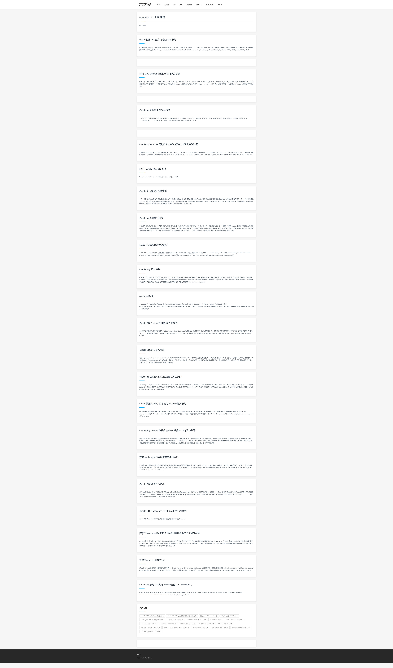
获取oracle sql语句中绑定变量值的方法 (158, 457)
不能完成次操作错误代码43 (175, 620)
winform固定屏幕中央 (200, 627)
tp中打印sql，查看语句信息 (153, 169)
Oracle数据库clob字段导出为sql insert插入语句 (162, 403)
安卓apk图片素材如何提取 (220, 627)
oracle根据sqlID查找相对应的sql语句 (157, 39)
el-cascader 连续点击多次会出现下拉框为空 (182, 616)
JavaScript (209, 5)
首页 (158, 5)
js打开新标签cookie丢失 (229, 616)
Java (174, 5)
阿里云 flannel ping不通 (208, 616)
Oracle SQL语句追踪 (149, 269)
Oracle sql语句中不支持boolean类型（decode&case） (166, 584)
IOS (181, 5)
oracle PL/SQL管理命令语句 (153, 245)
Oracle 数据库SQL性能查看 (153, 191)
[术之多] (145, 4)
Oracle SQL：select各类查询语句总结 (158, 323)
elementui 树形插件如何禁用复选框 (152, 616)
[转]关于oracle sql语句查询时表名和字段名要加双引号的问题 (169, 533)
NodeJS (199, 5)
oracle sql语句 (146, 296)
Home (139, 654)
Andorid (189, 5)
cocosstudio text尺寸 (149, 623)
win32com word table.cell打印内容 (176, 627)
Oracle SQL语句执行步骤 (152, 350)
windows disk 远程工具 (234, 620)
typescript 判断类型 (168, 623)
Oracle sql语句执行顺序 (151, 218)
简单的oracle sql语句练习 (152, 560)
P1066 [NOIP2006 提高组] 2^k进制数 (152, 620)
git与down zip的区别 (225, 623)
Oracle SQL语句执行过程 (152, 484)
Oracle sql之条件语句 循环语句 (154, 110)
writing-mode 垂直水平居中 (196, 620)
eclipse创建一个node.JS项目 (151, 631)
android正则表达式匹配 (187, 623)
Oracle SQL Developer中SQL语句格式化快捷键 (162, 511)
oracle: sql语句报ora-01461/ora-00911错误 (160, 376)
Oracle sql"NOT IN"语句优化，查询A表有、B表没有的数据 (168, 144)
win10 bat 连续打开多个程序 (241, 627)
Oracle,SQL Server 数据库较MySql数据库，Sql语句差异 (167, 430)
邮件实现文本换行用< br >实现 (150, 627)
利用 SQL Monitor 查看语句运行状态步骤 (159, 73)
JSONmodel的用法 (216, 620)
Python (166, 5)
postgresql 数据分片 (206, 623)
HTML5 (219, 5)
